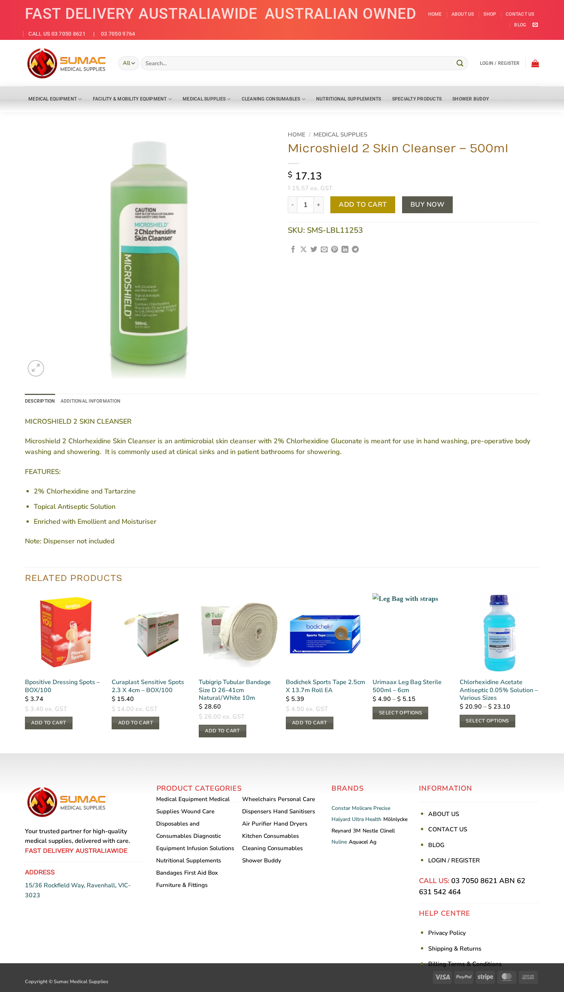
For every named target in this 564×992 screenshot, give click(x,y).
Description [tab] (40, 401)
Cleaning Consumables (271, 99)
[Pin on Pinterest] (334, 250)
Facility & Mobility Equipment (130, 99)
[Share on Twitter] (313, 250)
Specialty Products (417, 99)
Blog (520, 25)
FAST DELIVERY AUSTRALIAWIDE (141, 13)
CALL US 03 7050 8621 (57, 34)
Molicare (362, 808)
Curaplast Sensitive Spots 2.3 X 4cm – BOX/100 (148, 686)
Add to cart (363, 204)
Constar (340, 808)
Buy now (428, 204)
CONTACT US (447, 829)
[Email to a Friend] (324, 250)
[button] (500, 63)
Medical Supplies (204, 99)
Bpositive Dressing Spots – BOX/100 (62, 686)
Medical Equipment (52, 99)
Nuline (339, 842)
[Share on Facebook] (293, 250)
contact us (520, 14)
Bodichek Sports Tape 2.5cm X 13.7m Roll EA (325, 686)
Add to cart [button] (48, 722)
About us (463, 14)
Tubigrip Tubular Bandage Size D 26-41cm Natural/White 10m (235, 690)
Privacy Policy (447, 933)
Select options (400, 712)
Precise (381, 808)
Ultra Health (366, 819)
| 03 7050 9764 (111, 34)
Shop (489, 14)
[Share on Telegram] (355, 250)
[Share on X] (303, 250)
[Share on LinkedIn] (344, 250)
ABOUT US (443, 814)
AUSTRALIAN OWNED (340, 13)
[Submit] (460, 63)
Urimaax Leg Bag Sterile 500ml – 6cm (407, 686)
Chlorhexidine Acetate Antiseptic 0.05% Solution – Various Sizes (499, 690)
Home (435, 14)
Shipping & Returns (455, 948)
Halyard (340, 819)
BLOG (436, 845)
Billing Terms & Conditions (465, 964)
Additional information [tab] (90, 401)
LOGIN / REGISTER (454, 860)
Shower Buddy (470, 99)
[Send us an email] (535, 25)
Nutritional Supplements (348, 99)
